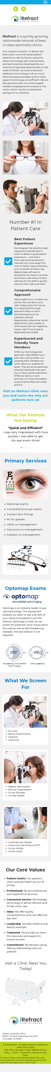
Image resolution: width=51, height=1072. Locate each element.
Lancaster (19, 1050)
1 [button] (21, 447)
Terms (15, 1052)
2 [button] (24, 447)
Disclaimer (25, 1052)
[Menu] (45, 2)
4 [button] (29, 447)
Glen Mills (8, 1050)
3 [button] (26, 447)
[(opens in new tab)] (25, 599)
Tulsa (28, 1050)
